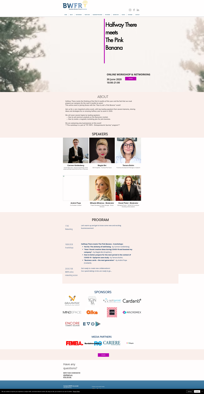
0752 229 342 (67, 377)
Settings (190, 391)
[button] (72, 301)
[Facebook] (134, 9)
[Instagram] (130, 9)
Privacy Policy (76, 391)
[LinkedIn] (137, 9)
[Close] (202, 391)
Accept (197, 391)
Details (131, 78)
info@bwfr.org (68, 375)
